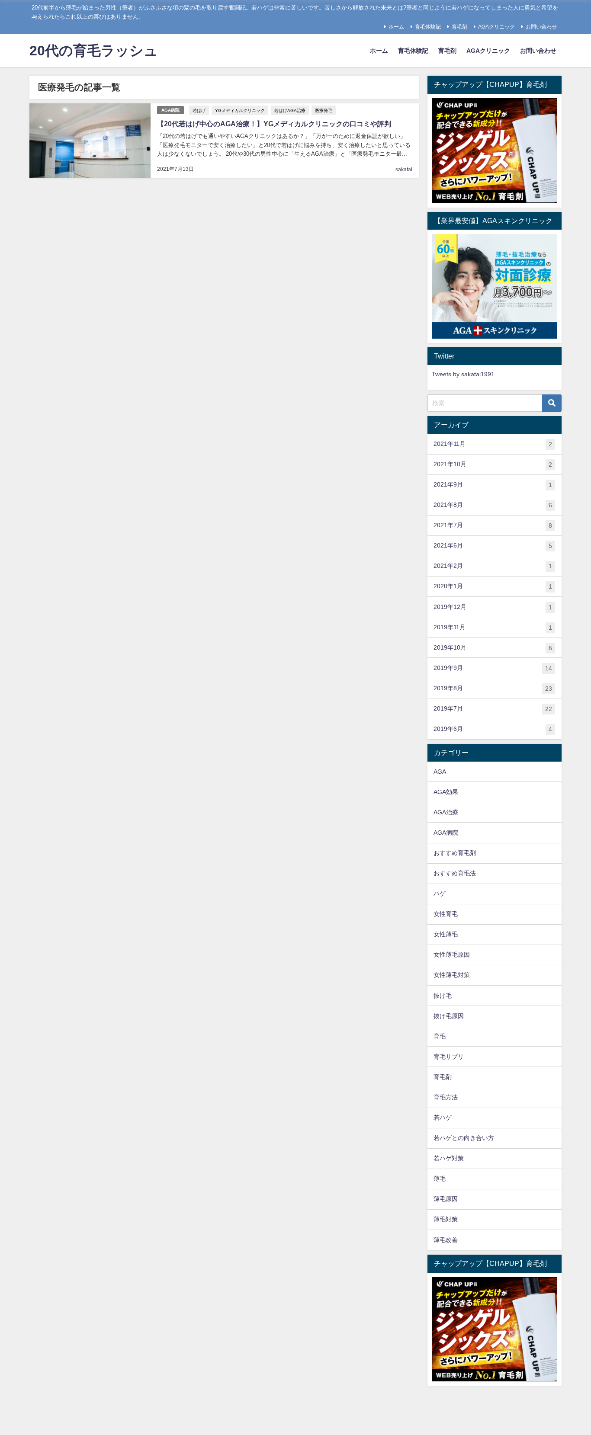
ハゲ (440, 893)
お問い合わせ (541, 26)
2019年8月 (493, 688)
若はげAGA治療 (289, 110)
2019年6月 (493, 729)
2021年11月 (493, 444)
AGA (440, 772)
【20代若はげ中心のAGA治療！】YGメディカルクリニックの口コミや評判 (274, 123)
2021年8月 (493, 505)
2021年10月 (493, 464)
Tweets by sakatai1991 (463, 374)
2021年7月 (493, 525)
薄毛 (440, 1179)
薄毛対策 (446, 1219)
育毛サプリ (449, 1057)
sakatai (403, 169)
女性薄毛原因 (452, 954)
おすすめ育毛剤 (455, 853)
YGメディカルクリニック (240, 110)
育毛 (440, 1036)
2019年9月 (493, 668)
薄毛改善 (446, 1240)
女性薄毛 (446, 934)
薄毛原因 (446, 1199)
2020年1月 (493, 586)
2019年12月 (493, 607)
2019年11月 (493, 627)
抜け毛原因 (449, 1016)
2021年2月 (493, 566)
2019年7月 (493, 708)
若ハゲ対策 (449, 1158)
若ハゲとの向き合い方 (464, 1138)
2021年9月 (493, 484)
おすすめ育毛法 (455, 873)
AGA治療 (446, 812)
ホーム (396, 26)
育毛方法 (446, 1097)
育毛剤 (459, 26)
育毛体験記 (428, 26)
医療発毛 (323, 110)
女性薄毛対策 (452, 975)
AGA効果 (446, 792)
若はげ (199, 110)
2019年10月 (493, 647)
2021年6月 (493, 545)
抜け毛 (443, 996)
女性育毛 (446, 914)
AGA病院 (170, 110)
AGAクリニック (496, 26)
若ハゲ (443, 1118)
